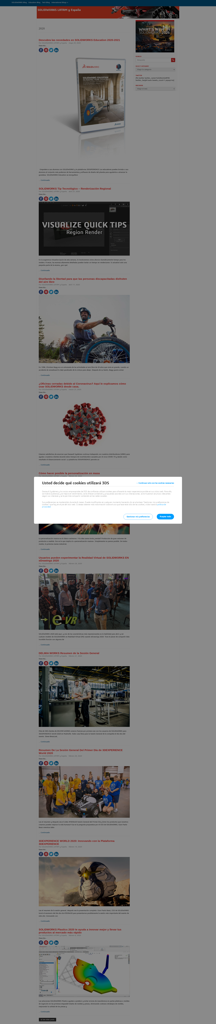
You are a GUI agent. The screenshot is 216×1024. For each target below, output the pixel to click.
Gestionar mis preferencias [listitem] (138, 517)
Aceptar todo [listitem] (165, 517)
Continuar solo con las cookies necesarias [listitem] (156, 483)
